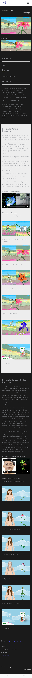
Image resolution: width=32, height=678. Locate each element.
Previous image (7, 10)
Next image (26, 13)
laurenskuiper (5, 656)
